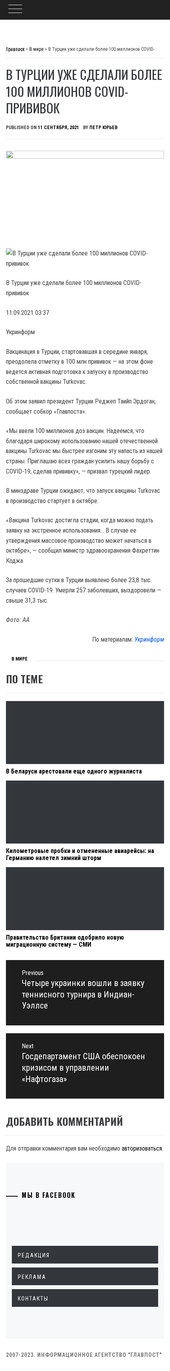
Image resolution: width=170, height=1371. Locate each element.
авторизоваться (142, 1148)
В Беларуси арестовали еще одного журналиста (74, 771)
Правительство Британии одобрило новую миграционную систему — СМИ (65, 941)
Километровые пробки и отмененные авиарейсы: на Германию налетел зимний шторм (80, 854)
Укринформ (149, 639)
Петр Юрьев (103, 127)
